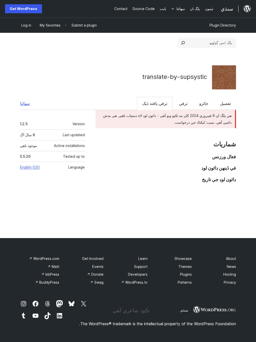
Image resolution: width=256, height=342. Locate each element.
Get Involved (93, 258)
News (231, 266)
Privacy (230, 282)
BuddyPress (47, 282)
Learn (143, 258)
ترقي (183, 103)
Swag (97, 282)
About (231, 258)
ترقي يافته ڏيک (154, 103)
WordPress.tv (134, 282)
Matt (53, 266)
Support (141, 266)
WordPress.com (44, 258)
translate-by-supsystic (174, 76)
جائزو (203, 103)
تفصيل (225, 103)
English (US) (30, 167)
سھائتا (25, 103)
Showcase (183, 258)
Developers (138, 274)
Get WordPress (23, 9)
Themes (185, 266)
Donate (95, 274)
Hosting (229, 274)
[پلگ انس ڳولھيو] (183, 43)
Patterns (185, 282)
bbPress (50, 274)
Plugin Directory (223, 25)
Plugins (186, 274)
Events (98, 266)
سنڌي (184, 310)
